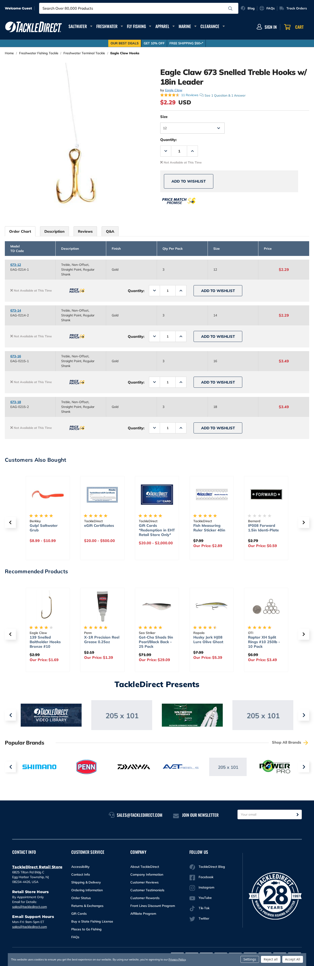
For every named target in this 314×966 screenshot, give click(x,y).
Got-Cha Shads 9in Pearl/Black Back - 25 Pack (156, 642)
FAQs (75, 937)
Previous (10, 715)
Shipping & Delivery (86, 882)
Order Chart (20, 231)
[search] (230, 8)
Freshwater (106, 26)
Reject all (271, 959)
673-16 (15, 356)
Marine (185, 26)
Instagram (206, 887)
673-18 (15, 402)
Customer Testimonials (147, 890)
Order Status (81, 898)
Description (54, 231)
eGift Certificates (99, 525)
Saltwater (78, 26)
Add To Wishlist (188, 181)
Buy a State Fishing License (92, 921)
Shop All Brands (287, 742)
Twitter (204, 918)
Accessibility (80, 867)
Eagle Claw (173, 90)
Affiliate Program (143, 914)
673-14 (15, 310)
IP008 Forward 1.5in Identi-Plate (263, 527)
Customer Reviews (144, 882)
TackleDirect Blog (212, 867)
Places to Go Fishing (86, 929)
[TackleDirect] (33, 26)
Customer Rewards (145, 898)
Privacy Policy (177, 959)
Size (164, 116)
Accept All (292, 959)
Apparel (162, 26)
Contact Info (80, 874)
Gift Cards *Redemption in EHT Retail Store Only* (157, 530)
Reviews (85, 231)
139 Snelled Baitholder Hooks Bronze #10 (45, 642)
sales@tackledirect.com (29, 907)
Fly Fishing (136, 26)
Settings (249, 959)
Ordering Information (87, 890)
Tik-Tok (204, 908)
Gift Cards (79, 914)
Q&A (110, 231)
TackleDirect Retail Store (37, 867)
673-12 (15, 265)
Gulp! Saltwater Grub (44, 527)
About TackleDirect (144, 867)
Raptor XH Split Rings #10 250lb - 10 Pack (264, 642)
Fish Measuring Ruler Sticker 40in (209, 527)
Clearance (209, 26)
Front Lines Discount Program (152, 906)
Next (303, 715)
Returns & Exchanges (87, 906)
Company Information (146, 874)
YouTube (205, 898)
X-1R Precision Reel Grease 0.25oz (101, 639)
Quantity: (168, 139)
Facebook (206, 877)
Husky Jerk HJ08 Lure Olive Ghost (208, 639)
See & (225, 95)
